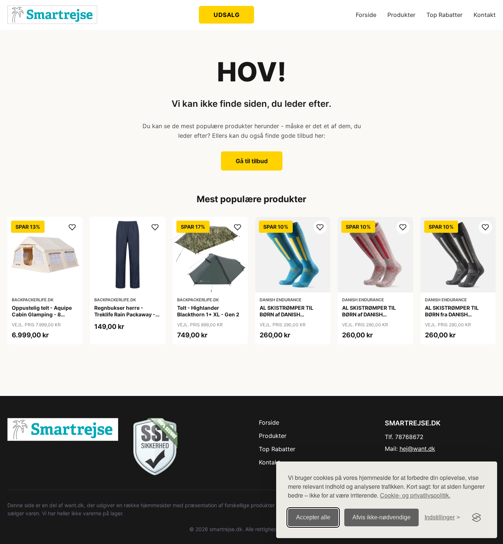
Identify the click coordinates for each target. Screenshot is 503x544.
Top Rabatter (444, 14)
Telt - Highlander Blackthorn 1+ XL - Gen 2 (208, 311)
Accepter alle (313, 517)
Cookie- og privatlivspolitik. (415, 495)
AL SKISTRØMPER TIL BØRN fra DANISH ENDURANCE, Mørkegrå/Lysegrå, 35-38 (457, 318)
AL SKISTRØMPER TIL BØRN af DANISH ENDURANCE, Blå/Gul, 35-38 (292, 318)
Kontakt (485, 14)
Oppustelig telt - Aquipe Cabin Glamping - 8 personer (42, 314)
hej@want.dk (417, 448)
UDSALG (226, 14)
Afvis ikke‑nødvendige (381, 517)
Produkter (401, 14)
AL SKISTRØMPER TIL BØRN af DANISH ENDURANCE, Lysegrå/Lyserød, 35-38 (372, 318)
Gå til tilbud (252, 161)
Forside (366, 14)
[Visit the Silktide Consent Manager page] (476, 517)
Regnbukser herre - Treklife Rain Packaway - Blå (124, 314)
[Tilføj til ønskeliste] (72, 227)
